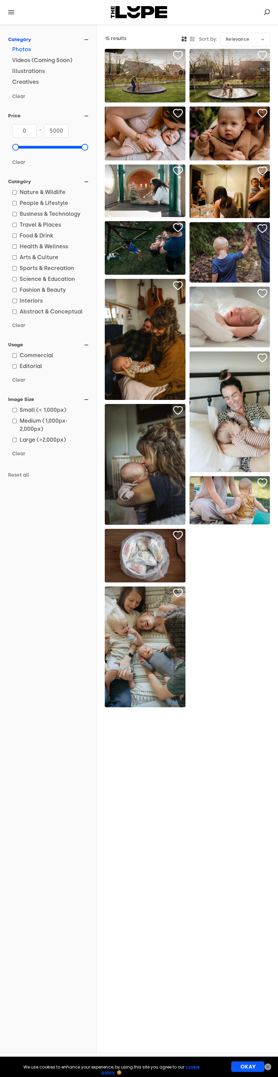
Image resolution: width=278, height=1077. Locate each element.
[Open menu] (11, 12)
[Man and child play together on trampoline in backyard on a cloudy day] (145, 75)
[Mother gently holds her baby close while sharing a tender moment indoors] (145, 464)
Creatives (25, 82)
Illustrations (28, 71)
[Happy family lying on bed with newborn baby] (145, 646)
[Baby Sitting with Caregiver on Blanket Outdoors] (230, 500)
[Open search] (267, 12)
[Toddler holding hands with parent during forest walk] (230, 252)
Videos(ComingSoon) (42, 60)
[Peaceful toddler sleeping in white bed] (230, 317)
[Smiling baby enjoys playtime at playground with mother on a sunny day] (145, 191)
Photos (21, 49)
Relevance (237, 39)
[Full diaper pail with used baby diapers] (145, 555)
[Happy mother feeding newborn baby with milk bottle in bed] (230, 411)
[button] (15, 147)
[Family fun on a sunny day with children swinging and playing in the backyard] (145, 248)
